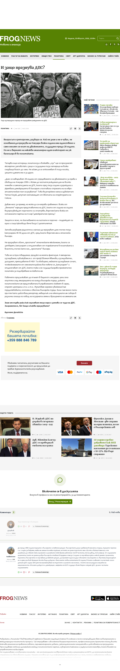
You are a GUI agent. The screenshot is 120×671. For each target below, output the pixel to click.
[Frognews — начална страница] (13, 598)
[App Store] (113, 598)
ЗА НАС (67, 622)
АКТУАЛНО (52, 614)
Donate (84, 363)
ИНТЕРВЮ (42, 614)
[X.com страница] (114, 44)
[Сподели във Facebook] (75, 128)
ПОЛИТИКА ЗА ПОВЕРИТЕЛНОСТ (107, 622)
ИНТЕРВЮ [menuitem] (34, 56)
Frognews (10, 318)
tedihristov (10, 556)
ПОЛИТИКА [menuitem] (59, 56)
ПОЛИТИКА (5, 129)
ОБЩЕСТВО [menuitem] (46, 56)
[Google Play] (98, 598)
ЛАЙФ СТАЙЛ (115, 614)
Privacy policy (76, 633)
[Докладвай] (29, 526)
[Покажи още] (60, 664)
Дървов (11, 530)
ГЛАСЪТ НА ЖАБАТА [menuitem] (19, 56)
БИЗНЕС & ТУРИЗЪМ (99, 614)
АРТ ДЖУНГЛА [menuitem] (79, 56)
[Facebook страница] (110, 44)
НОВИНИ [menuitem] (5, 56)
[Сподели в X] (79, 128)
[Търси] (118, 38)
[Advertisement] (60, 14)
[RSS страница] (118, 44)
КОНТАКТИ (77, 622)
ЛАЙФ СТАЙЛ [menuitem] (113, 56)
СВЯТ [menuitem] (68, 56)
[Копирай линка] (71, 128)
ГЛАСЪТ (32, 614)
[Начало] (106, 44)
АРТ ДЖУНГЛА (83, 614)
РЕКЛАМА (87, 622)
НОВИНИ (23, 614)
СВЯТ (73, 614)
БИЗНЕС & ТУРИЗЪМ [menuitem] (96, 56)
